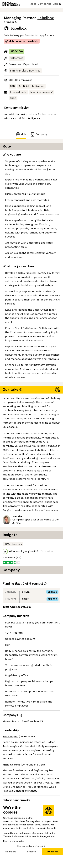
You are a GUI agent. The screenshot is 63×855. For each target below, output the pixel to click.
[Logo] (11, 4)
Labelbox (45, 18)
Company (41, 134)
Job (23, 134)
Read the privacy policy (13, 841)
